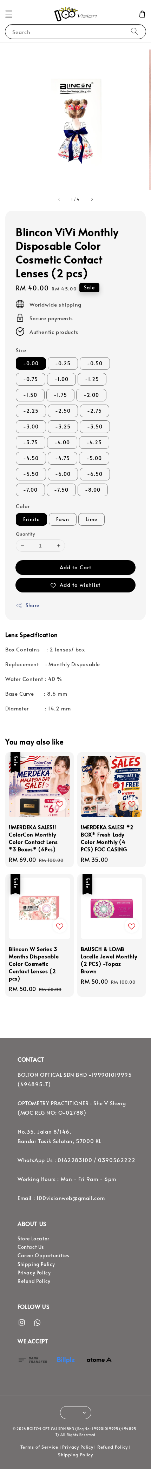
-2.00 (91, 395)
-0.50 (95, 363)
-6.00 (63, 474)
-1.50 (30, 395)
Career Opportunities (43, 1255)
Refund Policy (34, 1281)
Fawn (62, 519)
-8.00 (92, 489)
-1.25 (92, 379)
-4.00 (62, 442)
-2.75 (94, 410)
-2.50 (63, 410)
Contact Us (31, 1247)
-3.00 (31, 426)
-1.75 (60, 395)
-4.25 (94, 442)
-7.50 (61, 489)
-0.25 (63, 363)
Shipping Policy (36, 1264)
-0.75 (30, 379)
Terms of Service (39, 1447)
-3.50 (95, 426)
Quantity (25, 534)
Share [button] (32, 605)
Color (23, 506)
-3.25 (63, 426)
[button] (9, 14)
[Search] (134, 31)
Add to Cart (75, 567)
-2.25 (31, 410)
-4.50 (31, 458)
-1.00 (61, 379)
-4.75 (62, 458)
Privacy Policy (34, 1272)
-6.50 (95, 474)
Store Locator (34, 1238)
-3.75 (30, 442)
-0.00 (31, 363)
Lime (91, 519)
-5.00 (94, 458)
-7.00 (30, 489)
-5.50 (31, 474)
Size (21, 350)
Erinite (31, 519)
